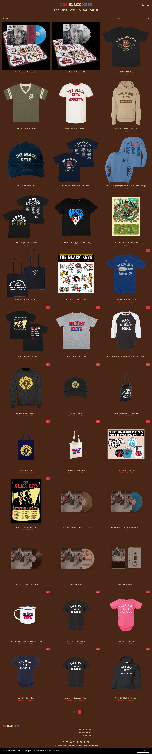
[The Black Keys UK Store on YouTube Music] (88, 741)
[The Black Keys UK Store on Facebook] (64, 741)
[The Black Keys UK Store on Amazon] (85, 741)
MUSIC (72, 10)
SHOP (56, 10)
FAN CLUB (83, 10)
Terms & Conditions (84, 732)
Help (80, 726)
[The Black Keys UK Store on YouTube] (74, 741)
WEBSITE (94, 10)
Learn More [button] (56, 751)
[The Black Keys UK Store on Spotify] (81, 741)
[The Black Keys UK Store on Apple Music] (78, 741)
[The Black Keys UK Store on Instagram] (71, 741)
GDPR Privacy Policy (85, 729)
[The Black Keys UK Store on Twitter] (67, 741)
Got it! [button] (143, 751)
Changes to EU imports (86, 735)
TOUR (64, 10)
